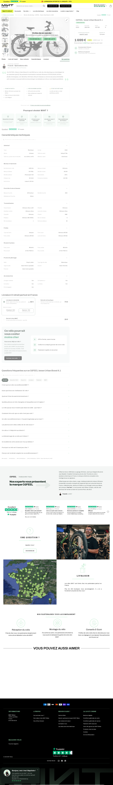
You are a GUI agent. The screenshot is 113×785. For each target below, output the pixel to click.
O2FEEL (13, 477)
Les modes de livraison (64, 721)
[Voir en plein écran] (66, 20)
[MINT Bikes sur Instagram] (58, 760)
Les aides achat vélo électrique (66, 726)
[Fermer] (38, 770)
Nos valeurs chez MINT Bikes (41, 718)
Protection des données (89, 729)
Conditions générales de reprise (91, 721)
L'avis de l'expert (13, 59)
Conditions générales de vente (91, 718)
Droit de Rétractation (88, 734)
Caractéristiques (36, 59)
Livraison (46, 59)
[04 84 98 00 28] (30, 541)
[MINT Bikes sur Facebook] (62, 760)
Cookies (85, 732)
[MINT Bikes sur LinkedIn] (65, 761)
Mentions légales (87, 715)
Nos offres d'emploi (38, 721)
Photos (4, 59)
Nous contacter (24, 59)
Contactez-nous (62, 723)
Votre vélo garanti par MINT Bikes (92, 726)
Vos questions (66, 59)
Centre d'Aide (62, 715)
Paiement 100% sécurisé (90, 723)
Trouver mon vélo (34, 39)
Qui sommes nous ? (38, 715)
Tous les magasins (13, 743)
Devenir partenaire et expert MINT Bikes (69, 718)
